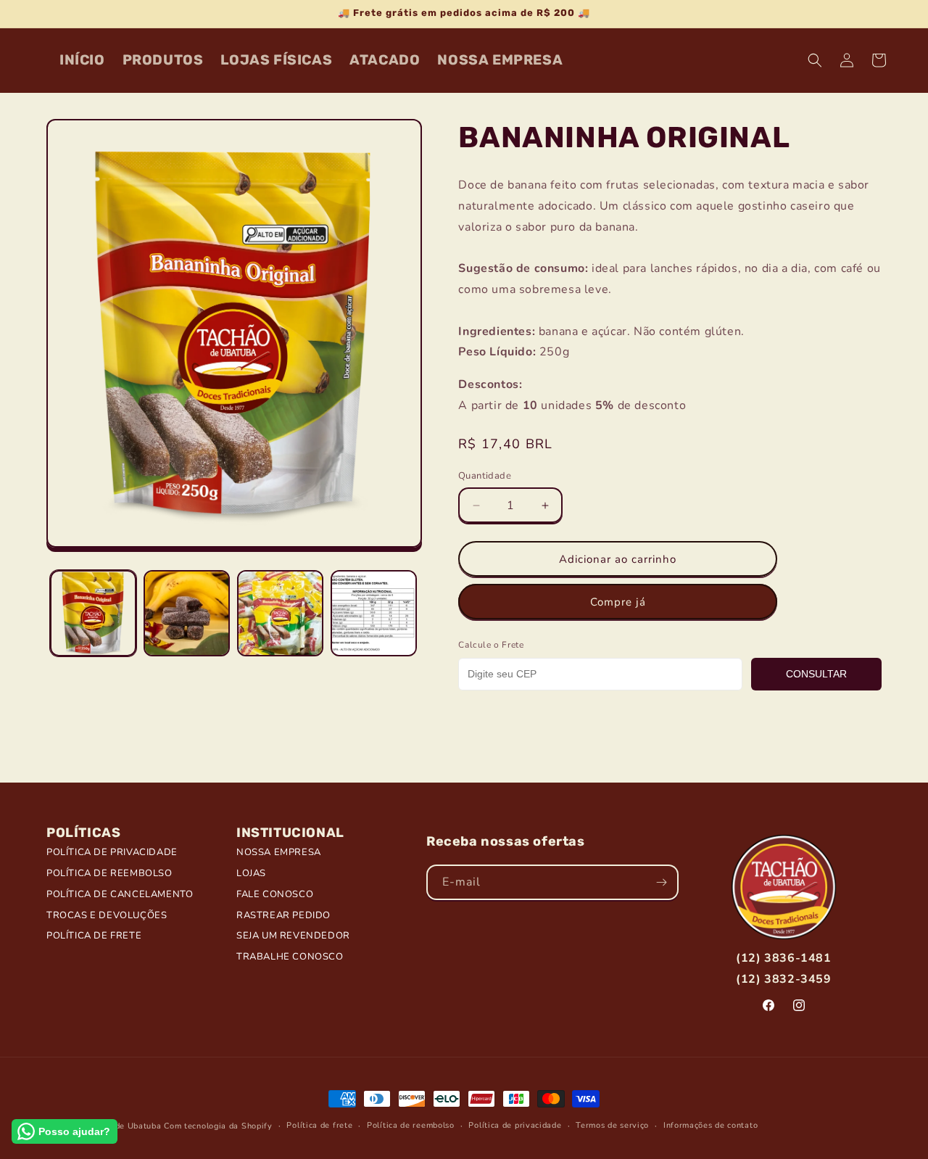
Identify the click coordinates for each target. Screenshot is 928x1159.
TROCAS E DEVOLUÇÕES (106, 915)
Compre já (618, 602)
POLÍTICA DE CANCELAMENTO (119, 894)
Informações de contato (710, 1125)
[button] (815, 60)
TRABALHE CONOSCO (290, 956)
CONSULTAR (816, 674)
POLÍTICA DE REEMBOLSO (109, 873)
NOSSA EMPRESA (278, 852)
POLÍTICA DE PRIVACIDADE (112, 852)
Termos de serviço (612, 1125)
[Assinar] (661, 882)
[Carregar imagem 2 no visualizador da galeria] (187, 613)
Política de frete (319, 1125)
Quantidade (484, 475)
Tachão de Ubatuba (123, 1126)
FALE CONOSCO (274, 894)
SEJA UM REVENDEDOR (293, 935)
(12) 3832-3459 (783, 979)
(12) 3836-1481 (783, 958)
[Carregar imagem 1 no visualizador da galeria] (93, 613)
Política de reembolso (411, 1125)
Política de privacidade (514, 1125)
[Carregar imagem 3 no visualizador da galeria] (280, 613)
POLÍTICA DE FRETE (93, 935)
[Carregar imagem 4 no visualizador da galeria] (374, 613)
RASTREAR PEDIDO (283, 915)
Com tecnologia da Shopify (218, 1126)
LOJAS (251, 873)
